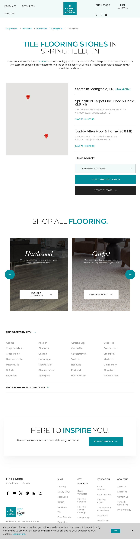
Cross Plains (13, 353)
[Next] (130, 274)
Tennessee (41, 29)
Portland (76, 370)
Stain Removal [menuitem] (101, 488)
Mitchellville (12, 364)
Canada (26, 483)
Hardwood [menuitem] (62, 497)
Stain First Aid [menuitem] (104, 494)
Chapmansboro (15, 348)
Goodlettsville (79, 353)
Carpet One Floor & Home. (26, 521)
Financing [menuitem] (62, 522)
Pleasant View (46, 370)
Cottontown (110, 348)
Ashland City (78, 343)
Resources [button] (28, 6)
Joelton (75, 359)
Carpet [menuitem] (60, 502)
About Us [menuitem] (121, 486)
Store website (101, 113)
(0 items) (106, 15)
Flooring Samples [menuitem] (81, 500)
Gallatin (43, 353)
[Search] (131, 168)
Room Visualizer (103, 441)
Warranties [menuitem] (102, 515)
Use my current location (105, 179)
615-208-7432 (82, 139)
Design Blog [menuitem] (83, 517)
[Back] (10, 274)
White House (78, 375)
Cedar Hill (109, 343)
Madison (108, 359)
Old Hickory (110, 364)
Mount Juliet (45, 364)
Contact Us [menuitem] (122, 497)
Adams (10, 343)
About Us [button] (9, 13)
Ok (115, 530)
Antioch (43, 343)
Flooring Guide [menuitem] (101, 501)
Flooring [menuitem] (61, 486)
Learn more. (19, 534)
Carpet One (12, 29)
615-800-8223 (82, 113)
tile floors (43, 61)
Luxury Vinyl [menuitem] (63, 492)
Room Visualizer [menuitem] (82, 492)
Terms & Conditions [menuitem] (122, 503)
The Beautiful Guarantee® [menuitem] (104, 509)
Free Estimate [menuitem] (64, 517)
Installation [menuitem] (103, 520)
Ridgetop (109, 370)
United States (13, 483)
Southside (11, 375)
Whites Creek (111, 375)
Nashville (76, 364)
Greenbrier (109, 353)
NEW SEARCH (123, 89)
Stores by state (103, 190)
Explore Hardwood (36, 294)
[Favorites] (101, 15)
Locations (27, 29)
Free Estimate (123, 6)
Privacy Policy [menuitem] (124, 510)
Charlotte (44, 348)
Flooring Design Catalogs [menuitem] (81, 510)
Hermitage (45, 359)
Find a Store (102, 5)
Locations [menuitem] (122, 492)
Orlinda (10, 370)
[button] (95, 15)
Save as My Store (84, 119)
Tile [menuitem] (59, 512)
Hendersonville (14, 359)
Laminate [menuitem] (62, 507)
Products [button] (10, 6)
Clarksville (76, 348)
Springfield (56, 29)
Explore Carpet (98, 294)
